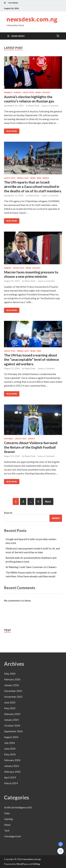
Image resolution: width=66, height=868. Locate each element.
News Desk (34, 105)
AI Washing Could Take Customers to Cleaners (31, 566)
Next (48, 501)
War (39, 178)
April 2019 (10, 777)
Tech (6, 830)
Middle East (23, 178)
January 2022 (11, 765)
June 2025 (9, 702)
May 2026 (10, 673)
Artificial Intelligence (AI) (18, 807)
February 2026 (12, 679)
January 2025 (11, 719)
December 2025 (13, 690)
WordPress (22, 864)
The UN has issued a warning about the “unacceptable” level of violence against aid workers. (31, 359)
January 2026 (11, 685)
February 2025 (12, 713)
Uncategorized (12, 836)
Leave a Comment (50, 105)
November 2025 (13, 696)
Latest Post (28, 92)
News (38, 92)
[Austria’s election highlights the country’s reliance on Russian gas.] (33, 72)
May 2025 (10, 708)
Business (8, 92)
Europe (17, 92)
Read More (10, 130)
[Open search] (58, 36)
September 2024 (13, 731)
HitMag (36, 864)
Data (7, 813)
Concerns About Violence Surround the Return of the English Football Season (30, 447)
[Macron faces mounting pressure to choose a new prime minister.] (33, 248)
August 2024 (11, 737)
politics (46, 92)
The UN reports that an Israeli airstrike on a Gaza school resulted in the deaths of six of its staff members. (33, 186)
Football (8, 439)
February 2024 (12, 760)
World (46, 178)
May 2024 (10, 754)
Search (8, 512)
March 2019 (11, 783)
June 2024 (9, 748)
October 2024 (12, 725)
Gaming (8, 818)
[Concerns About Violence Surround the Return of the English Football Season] (33, 420)
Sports (31, 439)
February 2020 (12, 771)
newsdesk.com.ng (31, 19)
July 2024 (9, 742)
